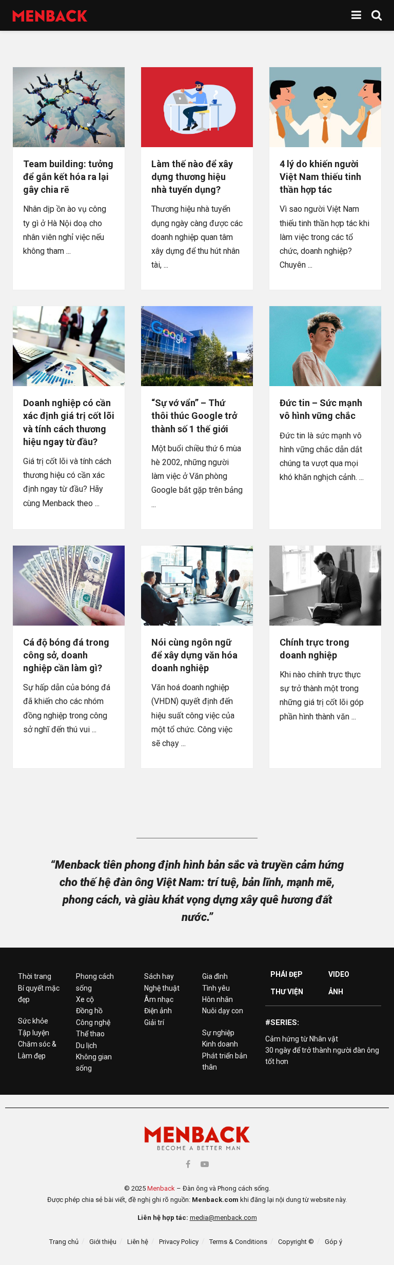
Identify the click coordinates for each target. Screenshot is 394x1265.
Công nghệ (93, 1022)
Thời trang (34, 976)
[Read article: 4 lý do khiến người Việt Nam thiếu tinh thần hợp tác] (325, 107)
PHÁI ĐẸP (286, 974)
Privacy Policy (179, 1242)
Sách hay (159, 976)
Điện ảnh (158, 1011)
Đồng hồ (89, 1011)
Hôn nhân (217, 999)
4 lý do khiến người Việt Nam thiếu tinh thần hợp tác (320, 176)
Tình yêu (216, 988)
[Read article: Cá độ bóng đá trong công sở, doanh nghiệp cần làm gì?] (69, 586)
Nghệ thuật (162, 988)
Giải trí (154, 1022)
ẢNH (335, 992)
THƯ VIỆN (286, 992)
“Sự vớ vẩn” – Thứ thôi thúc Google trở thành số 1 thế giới (194, 415)
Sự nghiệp (218, 1033)
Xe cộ (85, 999)
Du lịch (86, 1045)
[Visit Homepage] (50, 15)
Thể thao (90, 1034)
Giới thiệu (102, 1242)
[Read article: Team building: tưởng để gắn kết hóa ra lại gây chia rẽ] (69, 107)
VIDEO (338, 974)
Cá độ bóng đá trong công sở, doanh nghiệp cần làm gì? (66, 655)
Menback (161, 1188)
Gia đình (215, 976)
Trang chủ (63, 1242)
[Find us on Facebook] (188, 1164)
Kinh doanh (220, 1044)
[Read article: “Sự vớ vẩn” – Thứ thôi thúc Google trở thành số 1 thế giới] (197, 346)
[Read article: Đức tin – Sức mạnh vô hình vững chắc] (325, 346)
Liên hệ (137, 1242)
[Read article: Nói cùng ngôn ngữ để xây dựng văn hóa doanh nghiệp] (197, 586)
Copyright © (296, 1242)
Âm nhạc (158, 999)
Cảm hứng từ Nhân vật (301, 1039)
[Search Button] (376, 15)
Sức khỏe (33, 1021)
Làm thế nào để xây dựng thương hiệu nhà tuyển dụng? (192, 176)
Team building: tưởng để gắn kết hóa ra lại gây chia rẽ (68, 176)
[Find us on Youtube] (205, 1164)
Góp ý (333, 1242)
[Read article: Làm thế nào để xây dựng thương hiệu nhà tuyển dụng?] (197, 107)
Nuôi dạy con (222, 1011)
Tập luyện (33, 1033)
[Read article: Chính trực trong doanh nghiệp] (325, 586)
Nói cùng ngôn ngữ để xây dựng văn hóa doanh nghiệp (194, 655)
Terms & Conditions (238, 1242)
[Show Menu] (356, 15)
